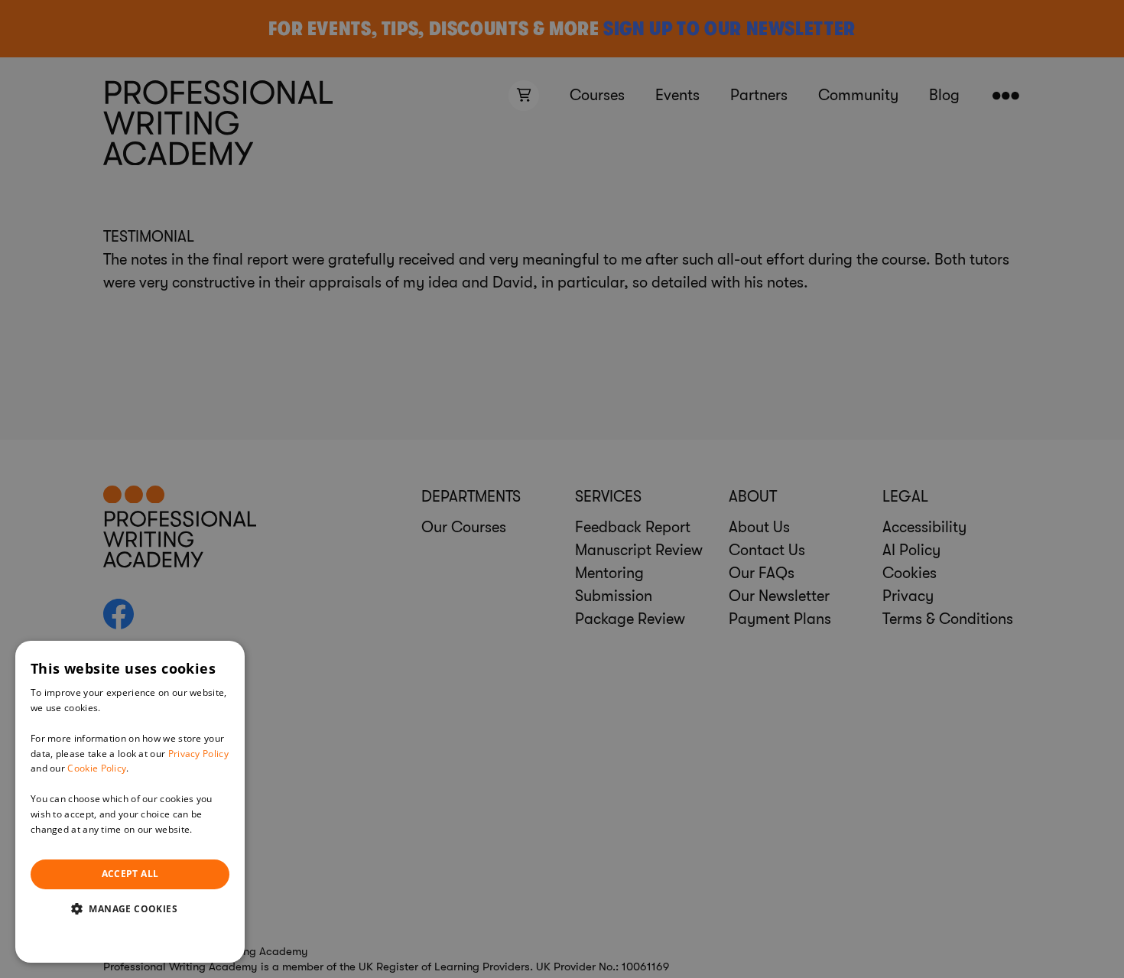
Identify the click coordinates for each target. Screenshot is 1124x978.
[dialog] (130, 802)
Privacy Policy (198, 753)
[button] (130, 908)
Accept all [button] (130, 873)
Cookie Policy (96, 768)
